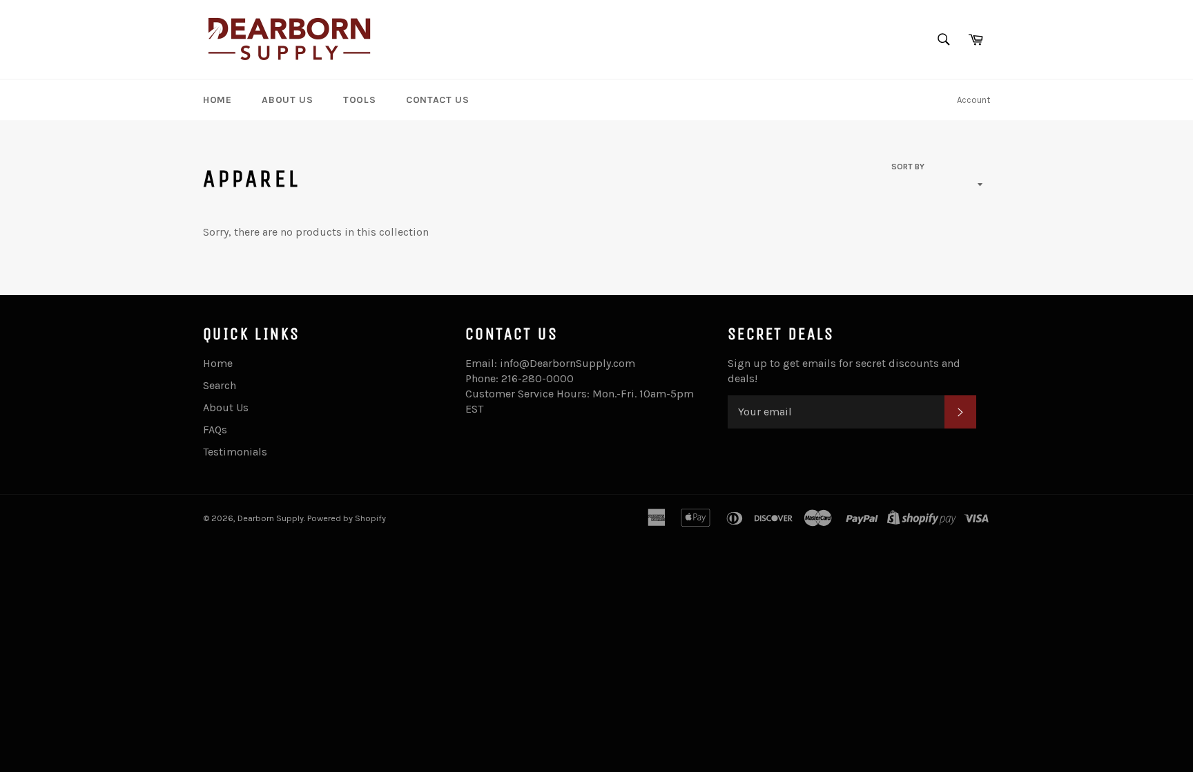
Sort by (907, 166)
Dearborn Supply (270, 518)
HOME (217, 100)
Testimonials (235, 451)
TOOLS (359, 100)
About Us (226, 407)
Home (218, 363)
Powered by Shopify (346, 518)
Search (219, 385)
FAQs (215, 429)
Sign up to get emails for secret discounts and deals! (844, 371)
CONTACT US (437, 100)
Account (973, 100)
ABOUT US (287, 100)
